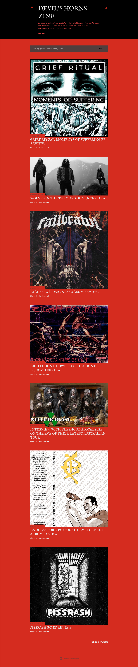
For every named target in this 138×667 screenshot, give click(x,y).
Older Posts (100, 642)
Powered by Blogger (71, 659)
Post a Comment (42, 148)
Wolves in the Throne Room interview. (68, 198)
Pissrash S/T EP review (51, 627)
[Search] (106, 7)
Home (42, 33)
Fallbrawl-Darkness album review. (64, 292)
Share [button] (32, 148)
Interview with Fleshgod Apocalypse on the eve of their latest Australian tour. (68, 433)
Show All (101, 49)
